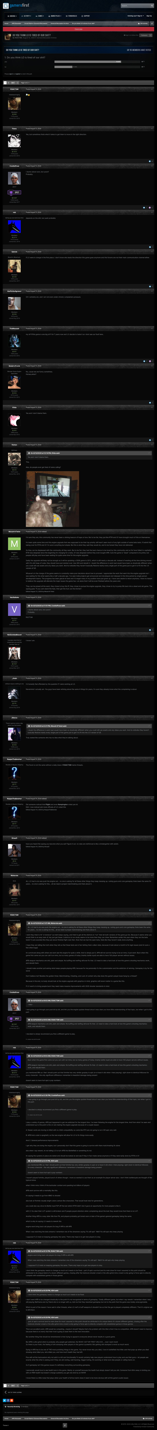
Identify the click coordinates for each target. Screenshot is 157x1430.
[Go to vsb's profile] (14, 226)
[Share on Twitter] (4, 1400)
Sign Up (149, 16)
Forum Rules (72, 16)
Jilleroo (14, 718)
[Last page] (17, 82)
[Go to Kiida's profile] (14, 419)
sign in (11, 74)
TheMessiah (14, 329)
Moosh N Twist (14, 532)
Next (13, 82)
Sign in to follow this (131, 35)
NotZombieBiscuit (14, 635)
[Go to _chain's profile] (14, 692)
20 (144, 66)
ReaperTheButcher (14, 759)
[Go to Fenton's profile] (14, 459)
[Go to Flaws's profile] (14, 141)
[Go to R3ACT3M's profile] (8, 37)
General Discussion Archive (47, 38)
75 (143, 61)
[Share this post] (151, 89)
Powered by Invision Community (143, 1426)
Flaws (14, 129)
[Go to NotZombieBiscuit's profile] (14, 653)
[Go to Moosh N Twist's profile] (14, 543)
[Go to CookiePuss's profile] (14, 178)
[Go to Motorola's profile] (14, 889)
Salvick (14, 252)
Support (87, 16)
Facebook (152, 23)
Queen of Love (14, 366)
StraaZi (14, 838)
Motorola (14, 875)
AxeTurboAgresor (14, 291)
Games (40, 16)
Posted (33, 89)
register (17, 74)
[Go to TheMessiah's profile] (14, 340)
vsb (14, 212)
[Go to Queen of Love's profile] (14, 382)
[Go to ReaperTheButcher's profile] (14, 773)
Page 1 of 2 (25, 83)
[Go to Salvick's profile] (14, 266)
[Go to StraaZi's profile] (14, 850)
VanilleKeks (14, 597)
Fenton (14, 445)
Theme (5, 1425)
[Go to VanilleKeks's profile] (14, 609)
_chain (14, 678)
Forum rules (78, 29)
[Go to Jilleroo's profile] (14, 734)
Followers (144, 35)
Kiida (14, 407)
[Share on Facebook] (8, 1400)
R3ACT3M (18, 38)
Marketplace (55, 16)
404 (52, 1161)
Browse (12, 16)
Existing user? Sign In (135, 16)
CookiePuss (14, 166)
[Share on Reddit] (11, 1400)
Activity (27, 16)
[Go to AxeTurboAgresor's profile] (14, 303)
